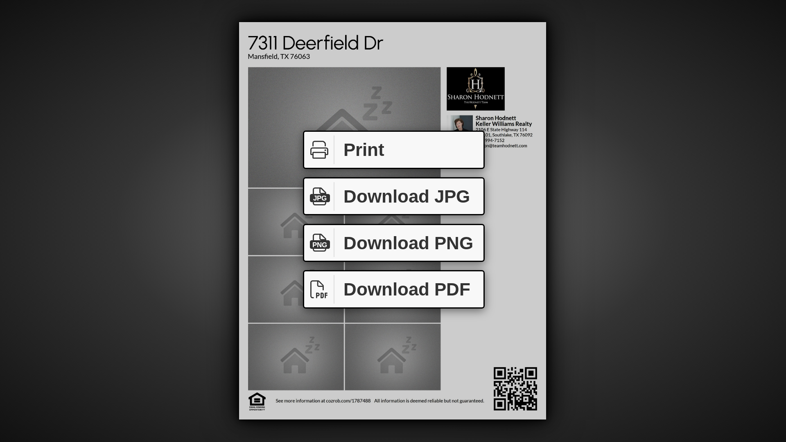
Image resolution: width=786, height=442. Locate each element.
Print (363, 150)
